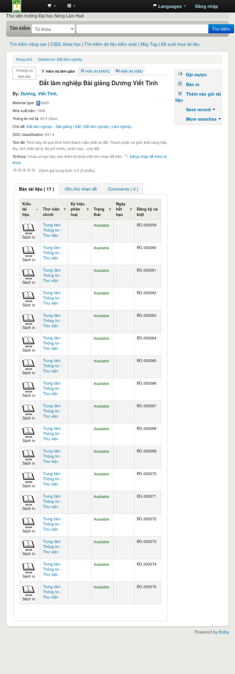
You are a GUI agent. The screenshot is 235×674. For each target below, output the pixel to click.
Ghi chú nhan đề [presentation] (81, 189)
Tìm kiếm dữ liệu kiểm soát (110, 44)
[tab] (36, 188)
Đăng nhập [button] (206, 6)
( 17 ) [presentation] (36, 189)
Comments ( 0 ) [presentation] (123, 189)
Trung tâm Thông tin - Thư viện (27, 6)
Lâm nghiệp (122, 126)
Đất (78, 126)
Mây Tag (148, 44)
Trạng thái (99, 211)
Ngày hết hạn (120, 209)
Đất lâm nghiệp (60, 59)
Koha (224, 632)
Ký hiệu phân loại (78, 209)
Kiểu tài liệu (26, 209)
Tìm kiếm (19, 28)
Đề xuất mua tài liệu (180, 44)
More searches (202, 119)
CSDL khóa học (65, 44)
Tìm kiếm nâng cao (28, 44)
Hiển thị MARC (97, 71)
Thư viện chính (51, 211)
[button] (52, 6)
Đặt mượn (196, 74)
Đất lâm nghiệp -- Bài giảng (49, 126)
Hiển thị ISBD (132, 71)
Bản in (193, 84)
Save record (199, 109)
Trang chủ (24, 59)
